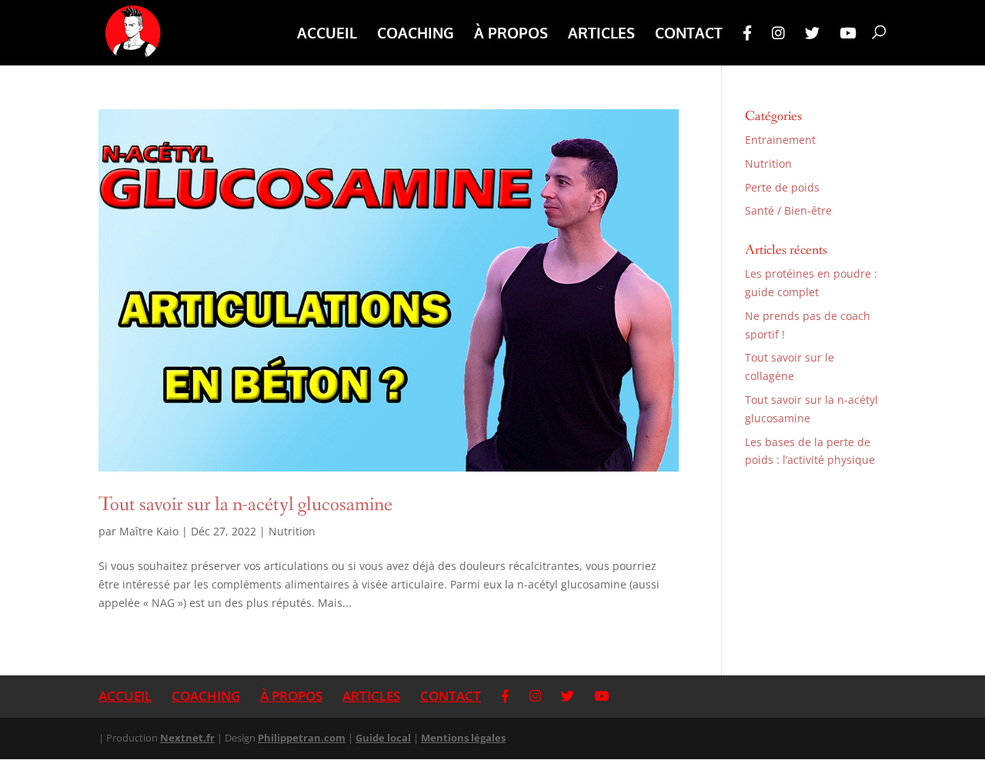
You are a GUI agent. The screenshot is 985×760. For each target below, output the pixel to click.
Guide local (383, 738)
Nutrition (292, 531)
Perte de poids (782, 187)
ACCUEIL (327, 34)
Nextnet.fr (187, 738)
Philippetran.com (302, 738)
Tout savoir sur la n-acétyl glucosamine (245, 505)
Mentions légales (463, 738)
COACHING (415, 34)
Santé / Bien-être (788, 210)
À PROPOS (511, 34)
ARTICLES (601, 34)
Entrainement (780, 139)
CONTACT (689, 34)
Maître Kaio (149, 531)
